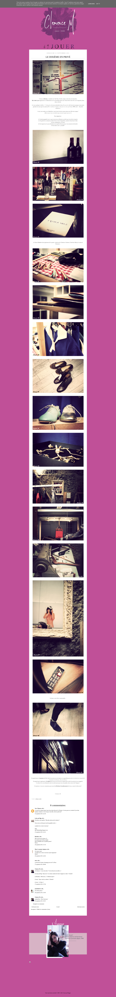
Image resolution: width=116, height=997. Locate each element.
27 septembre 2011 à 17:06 (40, 884)
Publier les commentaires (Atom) (43, 909)
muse (36, 860)
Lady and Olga (38, 818)
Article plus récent (35, 906)
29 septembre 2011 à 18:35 (40, 901)
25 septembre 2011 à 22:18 (40, 813)
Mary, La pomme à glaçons (41, 849)
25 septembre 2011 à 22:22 (40, 832)
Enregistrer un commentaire (38, 904)
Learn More (91, 3)
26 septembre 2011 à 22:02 (40, 856)
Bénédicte (37, 836)
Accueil (57, 906)
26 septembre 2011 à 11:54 (40, 844)
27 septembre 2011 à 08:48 (40, 864)
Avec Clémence (38, 808)
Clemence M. (37, 869)
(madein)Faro (38, 888)
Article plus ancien (81, 906)
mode (40, 798)
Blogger (69, 993)
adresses (37, 798)
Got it (98, 3)
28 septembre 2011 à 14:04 (40, 892)
